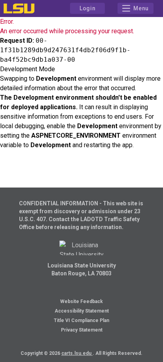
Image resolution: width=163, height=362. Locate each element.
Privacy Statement (81, 330)
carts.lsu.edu (77, 353)
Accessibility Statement (82, 311)
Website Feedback (81, 301)
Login (88, 8)
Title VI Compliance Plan (81, 320)
